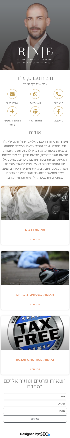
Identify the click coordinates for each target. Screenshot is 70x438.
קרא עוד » (35, 239)
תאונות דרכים (35, 230)
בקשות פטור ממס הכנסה (35, 359)
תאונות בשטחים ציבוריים (35, 294)
